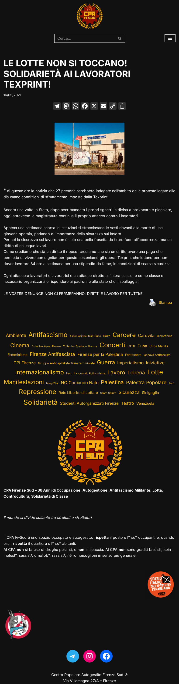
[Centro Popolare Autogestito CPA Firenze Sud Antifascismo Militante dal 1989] (89, 16)
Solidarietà (41, 402)
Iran (69, 373)
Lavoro (116, 372)
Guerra (106, 362)
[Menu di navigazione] (170, 38)
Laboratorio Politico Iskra (89, 373)
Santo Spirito (108, 393)
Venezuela (145, 403)
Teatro (127, 403)
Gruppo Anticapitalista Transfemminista (66, 363)
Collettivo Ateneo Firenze (46, 346)
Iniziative (155, 362)
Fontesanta (133, 355)
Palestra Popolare (146, 382)
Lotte (155, 372)
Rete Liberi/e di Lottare (78, 392)
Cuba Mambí (158, 346)
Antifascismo (47, 335)
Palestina (112, 382)
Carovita (146, 335)
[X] (94, 106)
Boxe (106, 336)
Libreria (136, 372)
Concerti (112, 345)
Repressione (37, 392)
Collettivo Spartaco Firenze (80, 346)
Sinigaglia (150, 392)
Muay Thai (52, 383)
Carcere (124, 334)
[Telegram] (72, 656)
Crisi (131, 346)
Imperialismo (130, 362)
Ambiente (16, 335)
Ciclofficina (164, 336)
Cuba (142, 346)
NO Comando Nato (80, 382)
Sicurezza (129, 392)
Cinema (19, 345)
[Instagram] (89, 656)
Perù (171, 383)
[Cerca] (120, 38)
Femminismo (18, 355)
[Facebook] (85, 106)
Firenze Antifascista (52, 354)
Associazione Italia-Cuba (85, 336)
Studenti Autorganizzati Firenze (89, 403)
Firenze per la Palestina (100, 354)
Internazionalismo (39, 372)
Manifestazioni (24, 382)
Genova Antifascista (157, 355)
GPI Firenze (25, 362)
